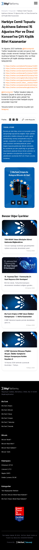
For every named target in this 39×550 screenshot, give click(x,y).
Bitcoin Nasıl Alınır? (8, 444)
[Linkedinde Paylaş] (10, 119)
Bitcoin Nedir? (6, 440)
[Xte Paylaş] (13, 119)
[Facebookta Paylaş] (17, 119)
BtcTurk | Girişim (7, 418)
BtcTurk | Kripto (7, 406)
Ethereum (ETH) (7, 465)
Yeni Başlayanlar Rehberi (10, 491)
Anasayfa (5, 11)
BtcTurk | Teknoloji (8, 422)
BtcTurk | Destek (7, 426)
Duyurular (12, 11)
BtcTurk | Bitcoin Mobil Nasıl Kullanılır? (14, 495)
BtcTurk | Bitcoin (7, 410)
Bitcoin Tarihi (6, 452)
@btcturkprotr (28, 49)
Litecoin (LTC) (7, 469)
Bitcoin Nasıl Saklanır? (9, 448)
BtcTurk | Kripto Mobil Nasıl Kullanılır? (14, 499)
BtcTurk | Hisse (7, 414)
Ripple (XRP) (6, 473)
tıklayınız (5, 109)
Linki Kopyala (30, 120)
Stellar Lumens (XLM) (9, 477)
